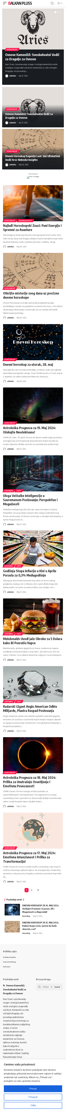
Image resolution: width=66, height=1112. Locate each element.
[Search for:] (46, 987)
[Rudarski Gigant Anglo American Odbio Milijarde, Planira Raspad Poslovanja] (33, 684)
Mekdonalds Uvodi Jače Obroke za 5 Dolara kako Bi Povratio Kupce (32, 641)
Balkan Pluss (20, 3)
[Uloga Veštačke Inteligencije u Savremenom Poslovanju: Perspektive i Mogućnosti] (33, 473)
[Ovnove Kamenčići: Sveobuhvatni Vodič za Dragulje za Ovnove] (33, 29)
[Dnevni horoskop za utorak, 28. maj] (33, 342)
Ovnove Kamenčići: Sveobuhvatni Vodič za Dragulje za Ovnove (32, 57)
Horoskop (12, 49)
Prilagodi (33, 1097)
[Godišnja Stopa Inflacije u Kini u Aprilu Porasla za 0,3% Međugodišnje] (33, 549)
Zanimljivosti (25, 221)
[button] (55, 12)
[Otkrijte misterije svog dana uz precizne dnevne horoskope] (33, 271)
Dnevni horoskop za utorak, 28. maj (28, 364)
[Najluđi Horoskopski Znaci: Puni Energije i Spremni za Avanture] (33, 203)
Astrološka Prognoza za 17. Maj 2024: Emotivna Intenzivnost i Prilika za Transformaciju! (29, 857)
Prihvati (33, 1088)
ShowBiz (9, 491)
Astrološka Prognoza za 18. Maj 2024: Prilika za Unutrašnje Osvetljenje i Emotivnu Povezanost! (29, 781)
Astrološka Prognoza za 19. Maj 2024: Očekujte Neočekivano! (29, 430)
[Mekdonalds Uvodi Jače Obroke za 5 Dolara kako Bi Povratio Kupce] (33, 616)
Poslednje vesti (11, 979)
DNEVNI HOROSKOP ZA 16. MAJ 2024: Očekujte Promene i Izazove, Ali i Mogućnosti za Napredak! (40, 908)
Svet (19, 491)
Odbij (33, 1105)
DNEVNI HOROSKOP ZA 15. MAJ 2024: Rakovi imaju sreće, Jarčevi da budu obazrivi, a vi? (40, 925)
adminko (12, 76)
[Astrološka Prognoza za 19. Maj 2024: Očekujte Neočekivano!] (33, 405)
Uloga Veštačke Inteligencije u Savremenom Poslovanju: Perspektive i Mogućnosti (30, 500)
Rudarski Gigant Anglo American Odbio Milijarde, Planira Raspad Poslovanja (30, 708)
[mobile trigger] (5, 3)
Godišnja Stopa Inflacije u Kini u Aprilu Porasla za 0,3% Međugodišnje (29, 573)
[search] (52, 3)
